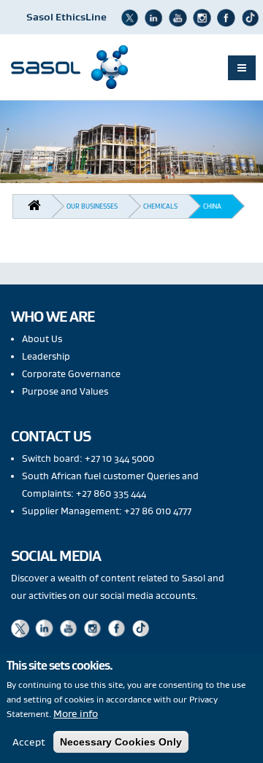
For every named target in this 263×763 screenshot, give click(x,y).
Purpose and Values (65, 391)
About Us (42, 338)
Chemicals (160, 206)
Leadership (46, 356)
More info (75, 713)
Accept (28, 741)
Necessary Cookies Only (121, 742)
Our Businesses (92, 206)
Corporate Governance (71, 373)
